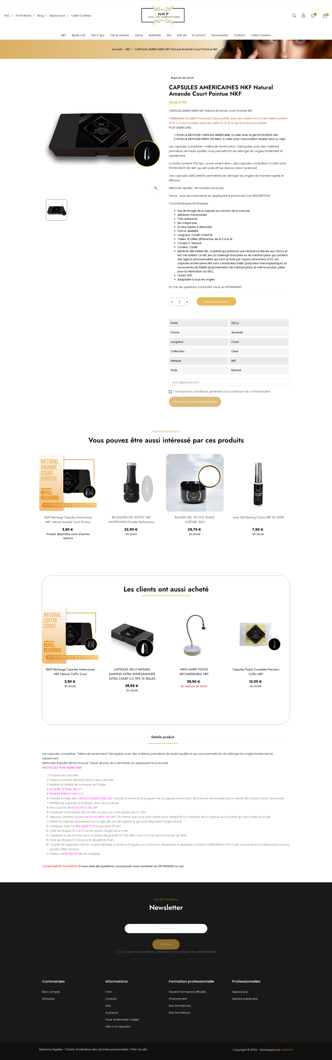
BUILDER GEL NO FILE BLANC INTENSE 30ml (195, 519)
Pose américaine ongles (122, 1020)
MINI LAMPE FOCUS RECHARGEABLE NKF (194, 671)
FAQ (108, 1006)
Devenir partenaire (245, 999)
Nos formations (179, 1013)
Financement (178, 999)
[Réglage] (303, 15)
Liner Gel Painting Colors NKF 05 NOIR (258, 517)
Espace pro (240, 992)
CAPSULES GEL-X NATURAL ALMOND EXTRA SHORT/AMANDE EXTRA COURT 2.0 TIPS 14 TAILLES (132, 674)
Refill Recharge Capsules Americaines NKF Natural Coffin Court (70, 671)
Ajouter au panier (216, 302)
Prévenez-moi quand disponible (195, 402)
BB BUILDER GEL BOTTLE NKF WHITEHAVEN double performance (131, 519)
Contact (111, 999)
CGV (108, 992)
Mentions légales (50, 1049)
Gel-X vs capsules (117, 1026)
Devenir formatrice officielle (187, 992)
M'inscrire (48, 999)
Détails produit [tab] (162, 737)
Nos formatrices (180, 1006)
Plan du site (139, 1049)
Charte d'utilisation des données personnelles (97, 1049)
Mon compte (51, 992)
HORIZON (287, 1050)
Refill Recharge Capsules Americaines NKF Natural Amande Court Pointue (68, 519)
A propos (111, 1013)
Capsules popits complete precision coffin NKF (256, 671)
